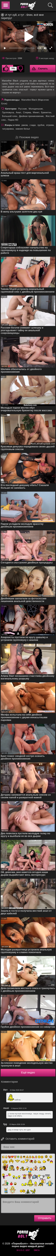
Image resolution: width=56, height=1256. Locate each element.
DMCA (37, 1250)
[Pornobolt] (28, 5)
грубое (40, 125)
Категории (10, 108)
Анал (18, 112)
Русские (22, 108)
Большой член (9, 116)
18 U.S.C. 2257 (23, 1250)
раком (25, 125)
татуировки (8, 128)
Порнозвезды (11, 100)
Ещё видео (28, 1072)
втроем (50, 125)
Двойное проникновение (31, 116)
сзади (33, 125)
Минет (36, 112)
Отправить (44, 1218)
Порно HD (13, 120)
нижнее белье (23, 128)
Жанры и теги (12, 125)
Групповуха (8, 112)
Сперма (27, 112)
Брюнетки (46, 112)
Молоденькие (36, 108)
